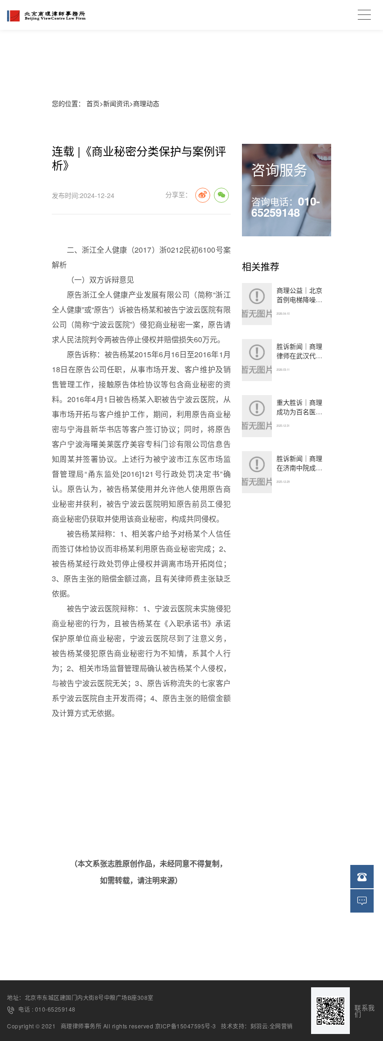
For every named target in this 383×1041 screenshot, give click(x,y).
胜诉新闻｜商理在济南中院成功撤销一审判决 (299, 467)
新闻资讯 (116, 103)
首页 (92, 103)
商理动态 (146, 103)
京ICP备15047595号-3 (185, 1026)
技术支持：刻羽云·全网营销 (257, 1026)
